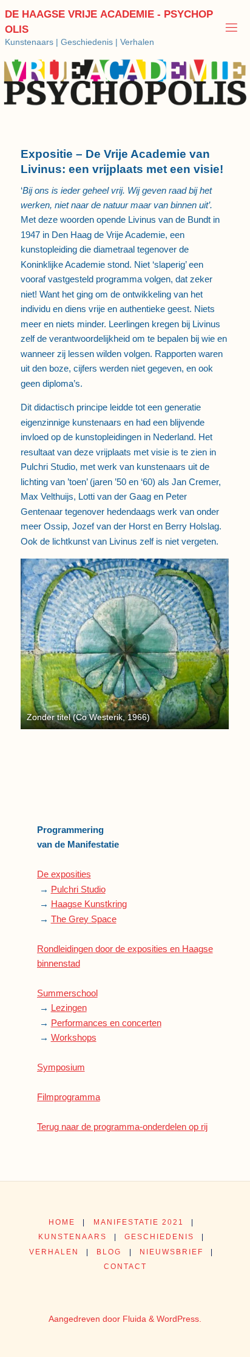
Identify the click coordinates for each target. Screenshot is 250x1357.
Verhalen (54, 1252)
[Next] (204, 644)
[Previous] (46, 644)
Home (62, 1222)
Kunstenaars (72, 1237)
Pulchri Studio (78, 889)
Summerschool (67, 993)
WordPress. (179, 1319)
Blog (108, 1252)
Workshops (73, 1037)
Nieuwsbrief (171, 1252)
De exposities (64, 874)
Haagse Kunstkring (89, 904)
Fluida (133, 1319)
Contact (125, 1266)
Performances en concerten (106, 1023)
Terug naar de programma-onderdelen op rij (122, 1126)
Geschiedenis (159, 1237)
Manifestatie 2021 (138, 1222)
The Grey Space (84, 919)
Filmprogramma (68, 1097)
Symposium (61, 1067)
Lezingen (69, 1007)
